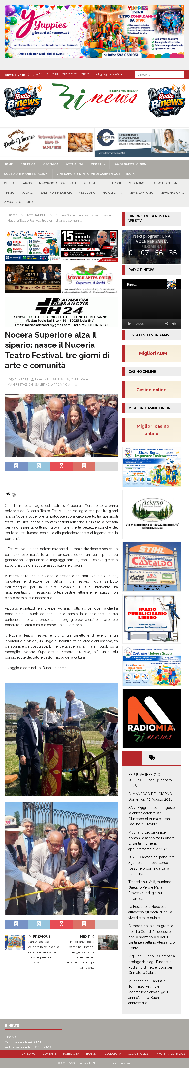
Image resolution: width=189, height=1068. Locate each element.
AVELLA (9, 183)
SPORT (96, 164)
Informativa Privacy (170, 1053)
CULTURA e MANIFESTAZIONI (26, 174)
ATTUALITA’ (74, 164)
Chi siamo (28, 1053)
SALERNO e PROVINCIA (56, 192)
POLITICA (28, 164)
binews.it (41, 379)
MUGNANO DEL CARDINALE (58, 183)
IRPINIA (9, 192)
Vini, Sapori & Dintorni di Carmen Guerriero (94, 174)
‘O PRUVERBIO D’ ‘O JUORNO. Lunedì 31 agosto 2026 (150, 780)
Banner (91, 1053)
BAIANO (26, 183)
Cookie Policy (138, 1053)
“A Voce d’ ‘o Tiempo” (19, 202)
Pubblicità (71, 1053)
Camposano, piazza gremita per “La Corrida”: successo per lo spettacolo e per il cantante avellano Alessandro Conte (151, 937)
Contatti (49, 1053)
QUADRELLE (92, 183)
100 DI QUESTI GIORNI (130, 164)
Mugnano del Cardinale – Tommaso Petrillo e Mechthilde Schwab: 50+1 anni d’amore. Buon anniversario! (148, 992)
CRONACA (50, 164)
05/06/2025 (18, 379)
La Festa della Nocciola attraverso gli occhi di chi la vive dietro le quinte (150, 912)
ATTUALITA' (61, 379)
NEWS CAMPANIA (141, 192)
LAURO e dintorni (165, 183)
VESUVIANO (87, 192)
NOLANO (27, 192)
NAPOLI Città (112, 192)
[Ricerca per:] (159, 74)
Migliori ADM (153, 353)
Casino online (153, 389)
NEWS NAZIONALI (172, 192)
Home (8, 164)
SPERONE (115, 183)
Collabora (113, 1053)
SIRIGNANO (136, 183)
